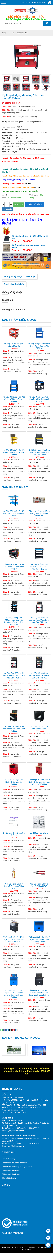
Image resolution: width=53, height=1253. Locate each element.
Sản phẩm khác (15, 487)
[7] (36, 87)
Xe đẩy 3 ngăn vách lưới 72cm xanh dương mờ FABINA (39, 345)
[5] (16, 87)
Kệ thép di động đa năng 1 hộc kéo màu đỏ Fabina (23, 97)
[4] (7, 87)
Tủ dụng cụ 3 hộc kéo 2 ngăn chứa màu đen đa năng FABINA (13, 939)
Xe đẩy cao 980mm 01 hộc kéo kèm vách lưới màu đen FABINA (14, 675)
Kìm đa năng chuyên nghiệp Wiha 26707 (39, 885)
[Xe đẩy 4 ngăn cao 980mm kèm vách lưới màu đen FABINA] (39, 662)
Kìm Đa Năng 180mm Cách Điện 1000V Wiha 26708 (14, 886)
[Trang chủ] (49, 3)
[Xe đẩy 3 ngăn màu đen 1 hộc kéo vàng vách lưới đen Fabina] (39, 439)
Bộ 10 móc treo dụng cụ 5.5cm (14, 834)
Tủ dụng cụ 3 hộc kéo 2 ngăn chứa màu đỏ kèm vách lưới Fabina (39, 782)
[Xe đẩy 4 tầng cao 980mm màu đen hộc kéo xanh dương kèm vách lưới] (14, 607)
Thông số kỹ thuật (13, 276)
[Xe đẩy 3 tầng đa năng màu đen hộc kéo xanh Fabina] (39, 386)
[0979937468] (48, 1238)
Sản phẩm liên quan (19, 320)
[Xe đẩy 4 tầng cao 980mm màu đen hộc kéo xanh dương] (39, 553)
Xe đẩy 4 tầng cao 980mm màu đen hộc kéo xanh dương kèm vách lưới (14, 621)
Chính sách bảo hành (10, 1170)
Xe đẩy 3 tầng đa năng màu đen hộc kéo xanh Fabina (39, 399)
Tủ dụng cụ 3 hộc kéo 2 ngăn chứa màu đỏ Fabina (13, 782)
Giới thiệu (31, 276)
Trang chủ (5, 33)
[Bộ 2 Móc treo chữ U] (39, 822)
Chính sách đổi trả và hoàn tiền (14, 1163)
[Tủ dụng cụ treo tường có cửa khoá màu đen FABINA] (14, 553)
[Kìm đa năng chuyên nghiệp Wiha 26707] (39, 873)
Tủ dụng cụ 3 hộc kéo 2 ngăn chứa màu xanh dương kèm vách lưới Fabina (13, 993)
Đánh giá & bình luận (14, 284)
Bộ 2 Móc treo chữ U (39, 833)
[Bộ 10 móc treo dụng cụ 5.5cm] (14, 822)
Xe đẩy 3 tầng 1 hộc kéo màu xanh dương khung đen (14, 513)
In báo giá (8, 209)
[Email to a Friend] (10, 1030)
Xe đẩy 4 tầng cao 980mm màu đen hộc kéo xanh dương (39, 566)
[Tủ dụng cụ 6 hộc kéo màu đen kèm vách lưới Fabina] (14, 715)
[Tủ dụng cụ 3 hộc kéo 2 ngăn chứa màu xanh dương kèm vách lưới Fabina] (14, 979)
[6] (26, 87)
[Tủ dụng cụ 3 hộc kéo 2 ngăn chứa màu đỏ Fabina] (14, 769)
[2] (36, 79)
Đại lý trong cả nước (21, 1037)
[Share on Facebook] (4, 1030)
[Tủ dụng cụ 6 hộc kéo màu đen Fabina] (39, 715)
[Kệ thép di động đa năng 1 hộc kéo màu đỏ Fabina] (7, 79)
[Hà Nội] (14, 1050)
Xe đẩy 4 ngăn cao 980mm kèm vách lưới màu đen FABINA (39, 675)
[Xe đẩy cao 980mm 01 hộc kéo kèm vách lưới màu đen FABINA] (14, 662)
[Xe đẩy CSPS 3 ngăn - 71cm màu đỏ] (14, 332)
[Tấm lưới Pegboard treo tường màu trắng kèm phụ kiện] (39, 500)
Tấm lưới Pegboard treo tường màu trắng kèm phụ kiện (39, 513)
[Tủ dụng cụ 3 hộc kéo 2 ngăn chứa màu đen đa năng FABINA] (14, 933)
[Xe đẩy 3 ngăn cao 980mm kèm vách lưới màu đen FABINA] (39, 607)
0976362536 (39, 2)
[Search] (47, 23)
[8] (46, 87)
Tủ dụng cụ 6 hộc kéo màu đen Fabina (39, 727)
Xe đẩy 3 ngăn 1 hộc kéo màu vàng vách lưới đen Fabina (14, 452)
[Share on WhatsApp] (1, 1030)
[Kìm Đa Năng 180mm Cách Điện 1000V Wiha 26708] (14, 873)
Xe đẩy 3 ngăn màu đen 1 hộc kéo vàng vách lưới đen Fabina (39, 452)
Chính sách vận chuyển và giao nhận (17, 1166)
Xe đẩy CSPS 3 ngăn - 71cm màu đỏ (14, 344)
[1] (26, 79)
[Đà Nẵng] (39, 1050)
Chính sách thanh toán (11, 1174)
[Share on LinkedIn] (16, 1030)
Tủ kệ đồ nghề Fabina (20, 33)
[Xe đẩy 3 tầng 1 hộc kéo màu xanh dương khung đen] (14, 500)
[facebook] (48, 1245)
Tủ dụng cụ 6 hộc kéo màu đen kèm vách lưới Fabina (14, 728)
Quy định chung (8, 1159)
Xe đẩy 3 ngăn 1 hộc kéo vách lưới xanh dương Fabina (14, 399)
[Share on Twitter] (7, 1030)
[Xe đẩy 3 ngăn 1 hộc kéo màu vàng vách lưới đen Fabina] (14, 439)
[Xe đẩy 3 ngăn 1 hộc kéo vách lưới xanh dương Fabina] (14, 386)
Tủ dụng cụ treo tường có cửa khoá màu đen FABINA (14, 566)
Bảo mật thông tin (9, 1178)
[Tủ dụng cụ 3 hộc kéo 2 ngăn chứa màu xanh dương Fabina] (39, 933)
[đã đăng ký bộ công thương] (15, 1223)
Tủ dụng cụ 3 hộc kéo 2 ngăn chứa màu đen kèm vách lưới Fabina (39, 992)
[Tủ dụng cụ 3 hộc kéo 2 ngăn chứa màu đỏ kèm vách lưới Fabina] (39, 769)
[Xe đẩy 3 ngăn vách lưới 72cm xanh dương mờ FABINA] (39, 332)
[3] (45, 79)
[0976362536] (48, 1231)
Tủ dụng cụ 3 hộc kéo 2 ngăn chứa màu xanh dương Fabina (39, 939)
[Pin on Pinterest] (13, 1030)
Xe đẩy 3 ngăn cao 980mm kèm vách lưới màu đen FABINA (39, 620)
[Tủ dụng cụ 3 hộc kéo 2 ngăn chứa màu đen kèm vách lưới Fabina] (39, 979)
